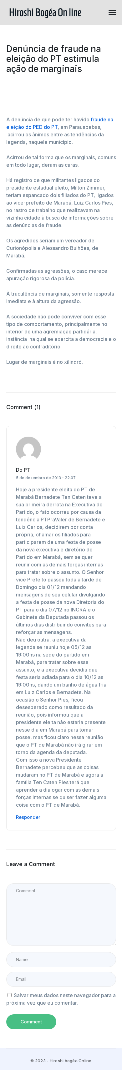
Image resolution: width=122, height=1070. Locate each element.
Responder (28, 817)
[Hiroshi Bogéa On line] (45, 12)
